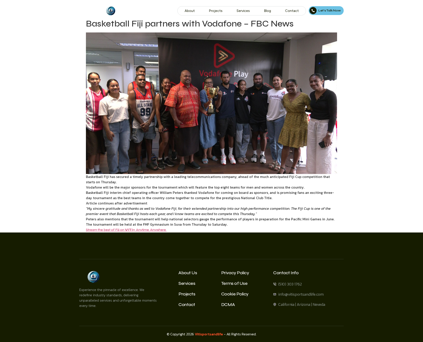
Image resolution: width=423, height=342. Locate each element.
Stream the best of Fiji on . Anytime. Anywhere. (126, 230)
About (190, 11)
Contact (292, 11)
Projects (216, 11)
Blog (267, 11)
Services (243, 11)
